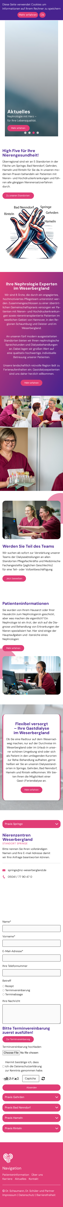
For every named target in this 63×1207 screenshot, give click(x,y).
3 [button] (33, 140)
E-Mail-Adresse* (12, 958)
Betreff (6, 988)
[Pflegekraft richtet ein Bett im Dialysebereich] (15, 418)
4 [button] (38, 140)
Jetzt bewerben (14, 585)
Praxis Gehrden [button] (14, 1104)
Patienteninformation (15, 1182)
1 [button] (25, 140)
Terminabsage (14, 1001)
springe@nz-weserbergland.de (27, 877)
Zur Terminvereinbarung (18, 1046)
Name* (6, 929)
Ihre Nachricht (11, 1008)
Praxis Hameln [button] (14, 1125)
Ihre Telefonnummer (15, 973)
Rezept (9, 993)
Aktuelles (20, 1186)
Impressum (9, 1202)
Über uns (37, 1182)
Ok (42, 15)
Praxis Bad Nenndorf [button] (18, 1114)
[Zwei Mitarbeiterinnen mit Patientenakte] (47, 418)
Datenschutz (26, 1202)
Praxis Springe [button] (14, 831)
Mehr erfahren (18, 128)
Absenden (31, 1094)
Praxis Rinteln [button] (13, 1135)
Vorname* (8, 943)
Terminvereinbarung (17, 997)
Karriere (7, 1186)
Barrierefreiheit (46, 1202)
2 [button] (29, 140)
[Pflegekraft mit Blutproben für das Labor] (31, 466)
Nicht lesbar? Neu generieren (43, 1086)
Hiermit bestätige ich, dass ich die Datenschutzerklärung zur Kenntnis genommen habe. (24, 1074)
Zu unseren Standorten (18, 202)
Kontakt (33, 1186)
